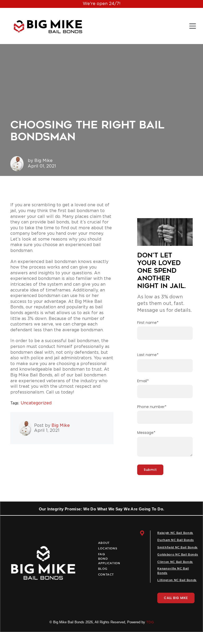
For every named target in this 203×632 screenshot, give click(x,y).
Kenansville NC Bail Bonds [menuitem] (173, 570)
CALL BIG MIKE (176, 598)
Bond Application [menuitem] (109, 561)
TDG (150, 622)
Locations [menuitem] (107, 548)
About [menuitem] (104, 543)
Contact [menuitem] (106, 574)
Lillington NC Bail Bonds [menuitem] (177, 580)
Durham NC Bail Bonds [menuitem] (175, 540)
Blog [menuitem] (103, 569)
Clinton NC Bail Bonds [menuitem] (175, 562)
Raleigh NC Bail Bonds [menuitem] (175, 533)
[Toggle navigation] (192, 26)
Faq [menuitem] (101, 554)
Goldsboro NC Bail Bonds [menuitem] (177, 554)
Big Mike (43, 161)
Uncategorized (36, 403)
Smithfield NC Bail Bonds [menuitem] (177, 547)
